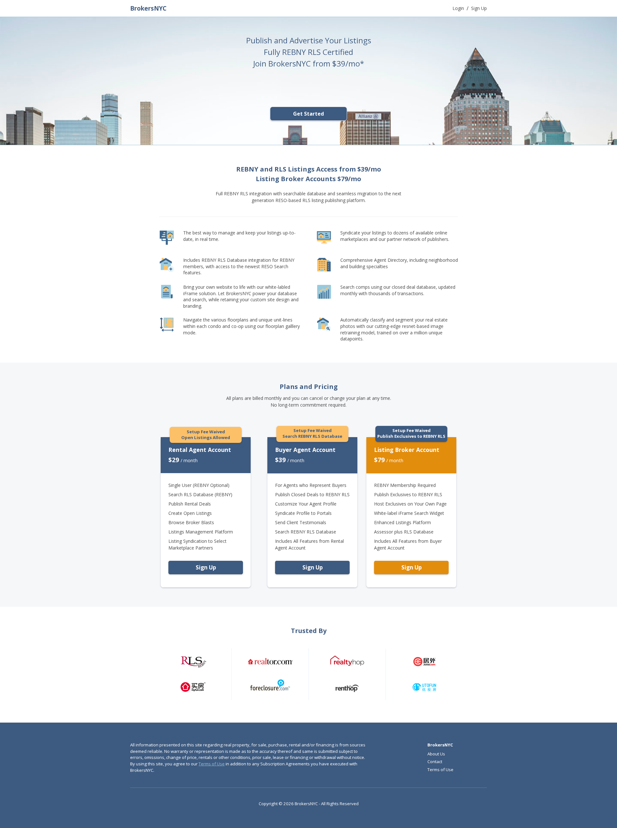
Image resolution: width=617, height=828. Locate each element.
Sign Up (206, 567)
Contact (434, 761)
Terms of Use (212, 764)
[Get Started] (308, 124)
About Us (436, 754)
